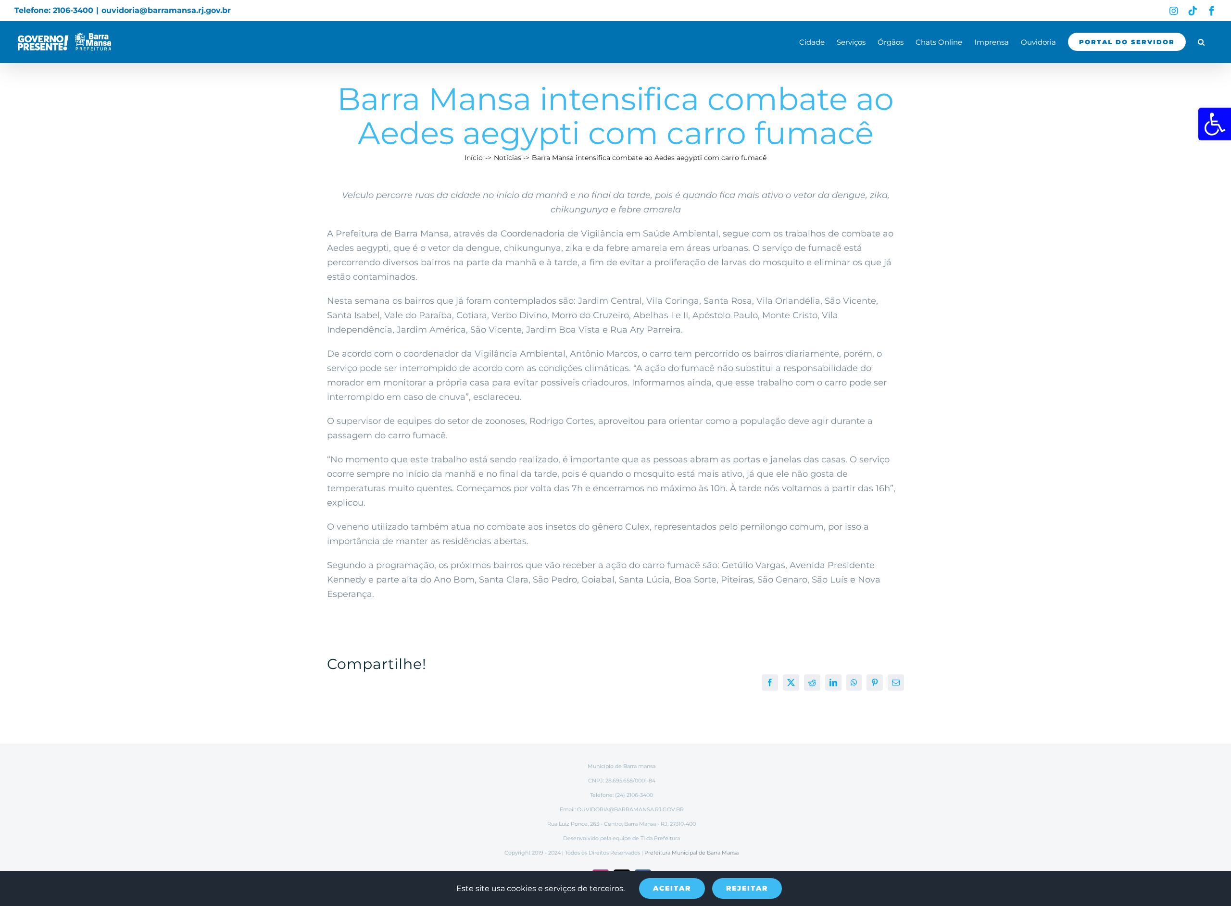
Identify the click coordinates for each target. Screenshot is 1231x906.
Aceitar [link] (672, 888)
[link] (1214, 124)
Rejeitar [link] (747, 888)
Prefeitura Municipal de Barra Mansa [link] (691, 852)
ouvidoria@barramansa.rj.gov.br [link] (166, 10)
